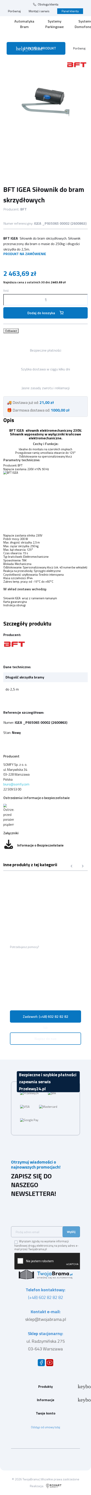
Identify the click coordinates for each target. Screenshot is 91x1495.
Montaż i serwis (39, 11)
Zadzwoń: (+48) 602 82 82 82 (45, 1016)
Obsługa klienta (48, 4)
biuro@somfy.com (16, 784)
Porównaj (14, 11)
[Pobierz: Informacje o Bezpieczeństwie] (8, 845)
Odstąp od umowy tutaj (45, 1427)
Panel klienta (70, 11)
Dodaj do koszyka (41, 312)
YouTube (50, 1364)
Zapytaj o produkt (36, 48)
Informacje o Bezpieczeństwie (40, 845)
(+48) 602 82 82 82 (45, 1297)
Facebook (42, 1364)
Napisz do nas (45, 1038)
